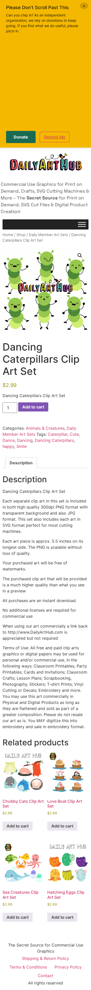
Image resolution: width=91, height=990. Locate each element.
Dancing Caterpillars (54, 440)
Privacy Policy (68, 967)
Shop (21, 235)
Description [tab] (21, 462)
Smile (21, 446)
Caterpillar (57, 434)
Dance (9, 440)
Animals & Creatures (45, 428)
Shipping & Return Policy (45, 958)
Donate (21, 137)
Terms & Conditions (28, 967)
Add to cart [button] (18, 825)
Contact (45, 975)
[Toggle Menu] (82, 224)
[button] (79, 255)
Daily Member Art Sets (48, 235)
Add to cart (33, 406)
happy (8, 446)
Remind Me (54, 137)
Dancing (25, 440)
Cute (74, 434)
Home (8, 235)
